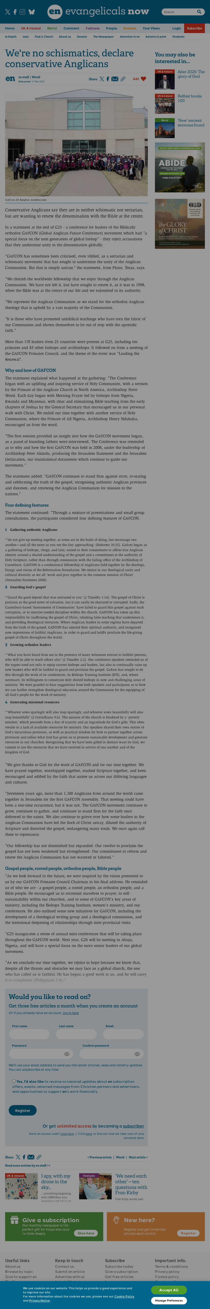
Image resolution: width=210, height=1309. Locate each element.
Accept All (168, 1289)
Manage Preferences (169, 1300)
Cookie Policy (124, 1296)
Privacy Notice (39, 1300)
